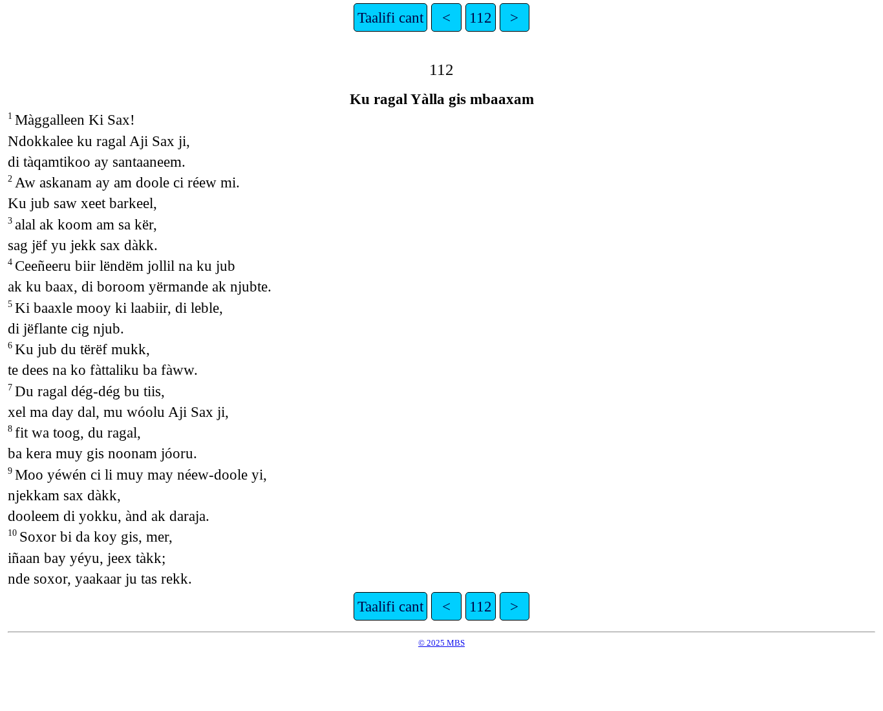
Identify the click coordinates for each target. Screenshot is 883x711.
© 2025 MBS (441, 643)
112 (480, 17)
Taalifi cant (390, 17)
